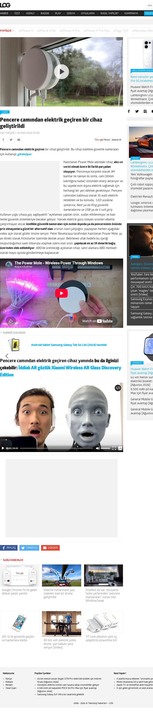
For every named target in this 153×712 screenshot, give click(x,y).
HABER (4, 13)
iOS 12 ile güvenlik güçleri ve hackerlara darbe (18, 638)
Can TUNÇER (7, 133)
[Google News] (108, 140)
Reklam (9, 682)
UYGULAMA (88, 13)
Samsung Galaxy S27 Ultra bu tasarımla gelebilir (60, 695)
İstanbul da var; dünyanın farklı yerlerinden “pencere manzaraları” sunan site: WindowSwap (103, 596)
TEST (17, 13)
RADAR (45, 13)
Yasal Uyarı (11, 688)
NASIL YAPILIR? (109, 13)
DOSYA (71, 13)
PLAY (58, 13)
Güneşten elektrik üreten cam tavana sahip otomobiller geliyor (68, 685)
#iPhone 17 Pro (70, 31)
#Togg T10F (121, 31)
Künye (9, 679)
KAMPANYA (131, 13)
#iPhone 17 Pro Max (97, 31)
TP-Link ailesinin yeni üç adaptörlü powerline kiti (101, 638)
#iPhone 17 (26, 31)
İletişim (9, 685)
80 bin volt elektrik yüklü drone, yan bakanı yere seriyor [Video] (60, 644)
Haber (5, 112)
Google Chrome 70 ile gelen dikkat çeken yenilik (19, 592)
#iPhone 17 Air (46, 31)
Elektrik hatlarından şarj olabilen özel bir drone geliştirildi (59, 594)
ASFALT (30, 13)
